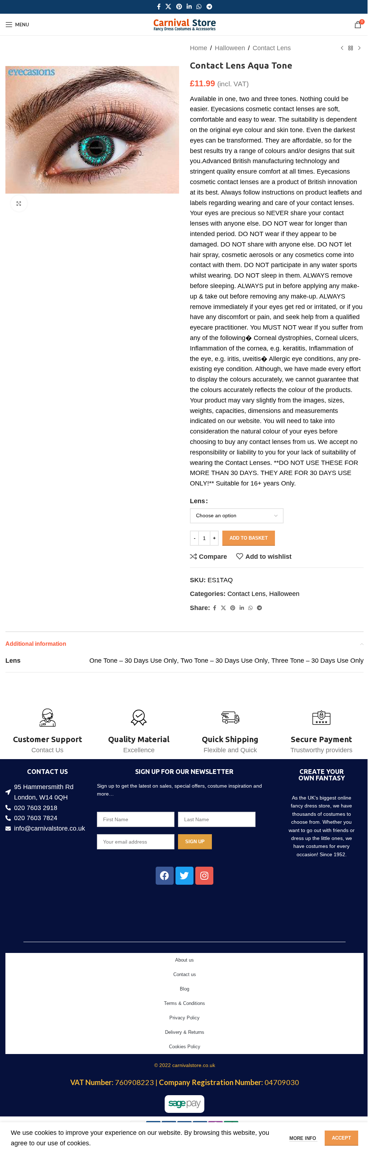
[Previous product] (342, 48)
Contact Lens (272, 48)
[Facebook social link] (159, 6)
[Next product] (359, 48)
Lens (197, 501)
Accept (341, 1138)
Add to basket (249, 538)
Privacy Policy (184, 1017)
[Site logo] (184, 24)
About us (184, 960)
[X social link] (168, 6)
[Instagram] (204, 876)
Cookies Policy (184, 1046)
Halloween (230, 48)
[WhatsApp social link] (199, 6)
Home (198, 48)
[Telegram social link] (209, 6)
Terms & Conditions (184, 1003)
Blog (184, 989)
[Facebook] (165, 876)
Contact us (184, 974)
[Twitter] (184, 876)
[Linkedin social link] (189, 6)
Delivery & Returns (184, 1032)
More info (303, 1138)
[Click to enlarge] (19, 203)
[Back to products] (350, 48)
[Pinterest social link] (179, 6)
